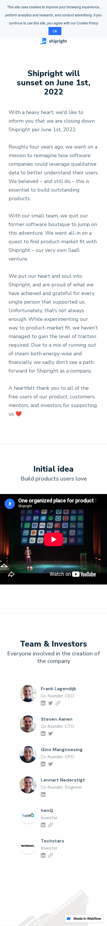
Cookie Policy (87, 22)
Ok (55, 30)
